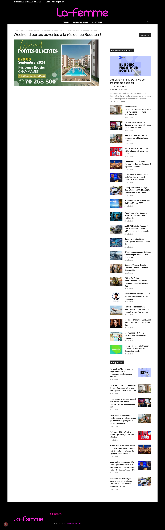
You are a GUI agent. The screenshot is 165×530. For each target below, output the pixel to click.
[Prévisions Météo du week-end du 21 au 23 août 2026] (116, 203)
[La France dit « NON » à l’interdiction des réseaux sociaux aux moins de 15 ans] (116, 336)
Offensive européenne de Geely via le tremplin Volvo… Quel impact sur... (138, 254)
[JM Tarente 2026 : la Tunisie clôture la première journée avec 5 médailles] (116, 151)
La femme (113, 89)
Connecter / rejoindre (55, 2)
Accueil (66, 22)
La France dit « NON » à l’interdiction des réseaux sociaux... (135, 335)
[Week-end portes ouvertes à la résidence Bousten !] (56, 85)
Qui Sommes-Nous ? (80, 22)
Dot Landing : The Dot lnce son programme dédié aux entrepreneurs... (128, 83)
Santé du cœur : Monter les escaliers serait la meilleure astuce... (136, 138)
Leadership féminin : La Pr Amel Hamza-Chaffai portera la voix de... (138, 322)
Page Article (97, 22)
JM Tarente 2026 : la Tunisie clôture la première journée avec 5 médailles (122, 434)
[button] (148, 22)
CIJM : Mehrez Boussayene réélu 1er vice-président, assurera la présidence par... (137, 177)
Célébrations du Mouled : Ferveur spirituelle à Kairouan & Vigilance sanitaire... (138, 164)
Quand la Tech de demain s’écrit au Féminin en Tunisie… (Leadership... (137, 267)
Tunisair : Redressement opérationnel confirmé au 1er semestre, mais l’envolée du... (137, 309)
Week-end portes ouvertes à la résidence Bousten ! (39, 31)
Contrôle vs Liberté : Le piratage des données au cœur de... (137, 241)
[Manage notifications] (6, 524)
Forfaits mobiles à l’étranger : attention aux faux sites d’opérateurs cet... (137, 348)
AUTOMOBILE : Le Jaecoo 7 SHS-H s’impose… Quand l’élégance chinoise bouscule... (137, 228)
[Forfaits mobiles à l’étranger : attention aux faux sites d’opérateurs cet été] (116, 349)
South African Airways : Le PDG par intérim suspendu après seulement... (137, 296)
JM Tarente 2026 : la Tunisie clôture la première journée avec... (136, 151)
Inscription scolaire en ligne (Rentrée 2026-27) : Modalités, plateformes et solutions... (137, 190)
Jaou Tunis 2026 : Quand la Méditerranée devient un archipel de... (136, 215)
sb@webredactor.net (73, 523)
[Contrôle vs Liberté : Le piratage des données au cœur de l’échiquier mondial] (116, 242)
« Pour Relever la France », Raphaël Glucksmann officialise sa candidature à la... (138, 125)
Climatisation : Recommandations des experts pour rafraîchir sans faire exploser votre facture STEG (123, 387)
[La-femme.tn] (82, 12)
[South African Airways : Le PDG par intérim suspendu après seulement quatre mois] (116, 297)
